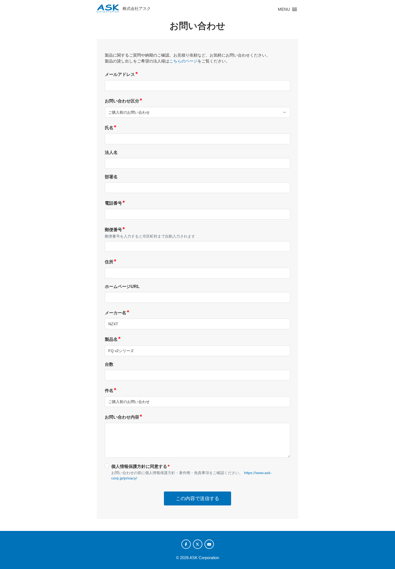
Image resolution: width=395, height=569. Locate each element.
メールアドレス (121, 74)
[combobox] (197, 112)
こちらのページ (183, 61)
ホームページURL (122, 286)
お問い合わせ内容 (123, 417)
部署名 (111, 177)
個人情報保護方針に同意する (140, 466)
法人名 (111, 152)
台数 (109, 364)
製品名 (113, 339)
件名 (110, 390)
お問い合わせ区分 (123, 101)
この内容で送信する (197, 498)
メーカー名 (117, 313)
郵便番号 (115, 229)
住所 (110, 262)
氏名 (110, 127)
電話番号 (115, 203)
